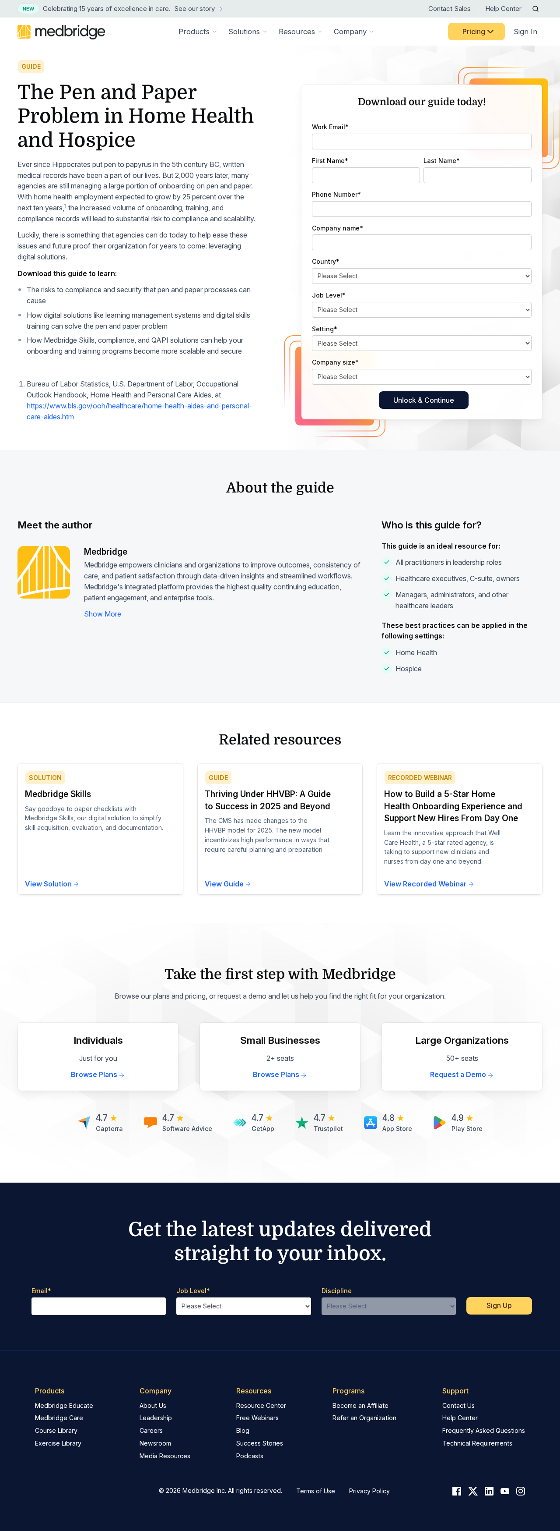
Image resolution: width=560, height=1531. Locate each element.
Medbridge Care (59, 1417)
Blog (242, 1430)
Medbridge (105, 552)
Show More (102, 614)
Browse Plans (94, 1074)
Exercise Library (58, 1443)
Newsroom (155, 1443)
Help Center (503, 8)
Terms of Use (315, 1491)
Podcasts (249, 1456)
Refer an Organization (364, 1417)
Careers (151, 1430)
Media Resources (165, 1456)
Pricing (473, 31)
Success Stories (259, 1443)
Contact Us (458, 1405)
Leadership (156, 1417)
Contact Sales (449, 8)
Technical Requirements (477, 1443)
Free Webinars (257, 1417)
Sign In (525, 31)
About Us (153, 1405)
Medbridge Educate (64, 1405)
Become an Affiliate (360, 1405)
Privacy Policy (369, 1491)
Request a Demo (458, 1074)
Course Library (56, 1430)
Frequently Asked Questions (483, 1430)
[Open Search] (535, 9)
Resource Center (261, 1405)
